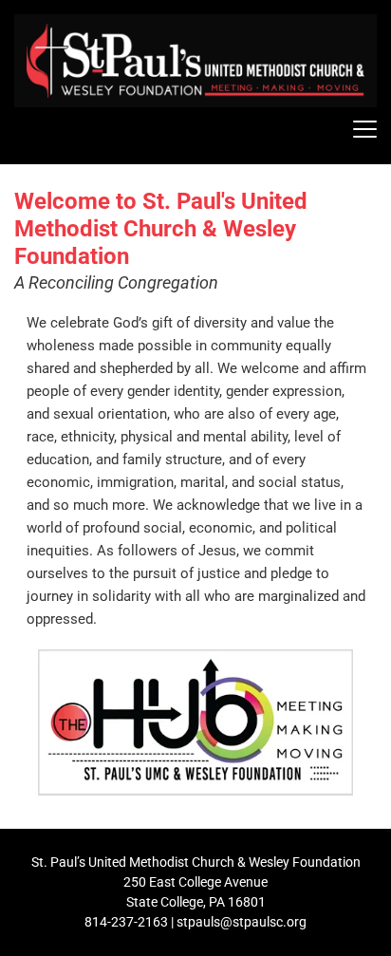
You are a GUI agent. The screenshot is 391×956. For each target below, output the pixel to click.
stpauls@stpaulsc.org (242, 921)
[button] (365, 129)
